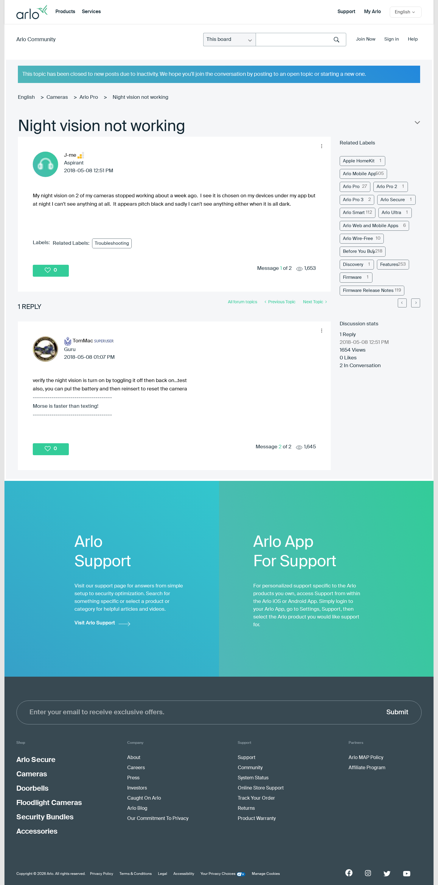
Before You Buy (359, 251)
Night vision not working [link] (140, 97)
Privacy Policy (101, 874)
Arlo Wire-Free (358, 238)
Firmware (352, 277)
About (133, 757)
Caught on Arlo (144, 798)
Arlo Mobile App (359, 174)
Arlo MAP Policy (366, 757)
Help (413, 39)
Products (65, 12)
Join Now (365, 39)
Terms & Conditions (135, 874)
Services (91, 12)
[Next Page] (415, 302)
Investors (137, 788)
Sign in (391, 39)
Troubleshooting (112, 243)
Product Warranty (257, 818)
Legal (162, 874)
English (26, 97)
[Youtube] (406, 873)
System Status (253, 778)
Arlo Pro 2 (387, 186)
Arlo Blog (137, 808)
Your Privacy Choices (218, 874)
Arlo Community (35, 39)
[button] (321, 146)
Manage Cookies (266, 874)
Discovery (353, 264)
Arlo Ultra (391, 212)
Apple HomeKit (359, 161)
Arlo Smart (354, 212)
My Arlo (372, 12)
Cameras (57, 97)
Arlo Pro (89, 97)
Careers (136, 768)
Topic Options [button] (417, 124)
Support (346, 12)
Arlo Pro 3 (353, 200)
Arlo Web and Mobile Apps (370, 226)
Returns (246, 808)
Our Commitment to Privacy (157, 818)
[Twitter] (387, 873)
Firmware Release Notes (368, 290)
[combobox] (301, 39)
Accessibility (183, 874)
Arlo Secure (392, 200)
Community (250, 768)
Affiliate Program (367, 768)
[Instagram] (368, 873)
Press (133, 778)
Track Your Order (256, 798)
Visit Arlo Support (94, 623)
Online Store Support (261, 788)
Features (389, 264)
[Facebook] (348, 872)
